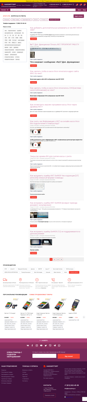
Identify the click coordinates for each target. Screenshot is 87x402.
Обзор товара (15, 19)
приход (17, 59)
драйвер (16, 47)
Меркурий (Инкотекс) (22, 269)
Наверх (45, 340)
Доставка (25, 374)
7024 (6, 40)
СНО (6, 42)
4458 (17, 37)
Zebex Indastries (57, 272)
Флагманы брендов (6, 381)
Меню (79, 10)
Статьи (24, 372)
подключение (12, 30)
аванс (19, 42)
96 (21, 35)
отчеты (17, 57)
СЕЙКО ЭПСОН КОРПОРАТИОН (11, 272)
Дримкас (33, 269)
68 (18, 35)
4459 (21, 37)
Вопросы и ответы (27, 370)
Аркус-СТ (47, 269)
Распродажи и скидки (7, 374)
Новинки (3, 370)
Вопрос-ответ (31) (54, 19)
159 (9, 37)
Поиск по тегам (7, 27)
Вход (84, 10)
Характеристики (26, 19)
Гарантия (24, 376)
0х (5, 35)
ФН (9, 42)
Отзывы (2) (44, 19)
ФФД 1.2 (14, 42)
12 (10, 35)
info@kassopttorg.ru (53, 6)
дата (11, 47)
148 (6, 37)
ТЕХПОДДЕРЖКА (66, 6)
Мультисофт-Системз (57, 269)
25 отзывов (15, 299)
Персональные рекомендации (15, 294)
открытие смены (9, 57)
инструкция (18, 33)
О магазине (25, 378)
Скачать (36, 19)
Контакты (25, 381)
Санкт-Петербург (26, 5)
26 (13, 35)
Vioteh (65, 272)
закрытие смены (20, 49)
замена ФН (8, 52)
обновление (13, 54)
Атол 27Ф (6, 16)
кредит (6, 54)
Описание (6, 19)
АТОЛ (5, 269)
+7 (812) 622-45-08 (54, 4)
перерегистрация (9, 59)
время (6, 47)
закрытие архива (9, 49)
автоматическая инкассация (12, 45)
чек (6, 30)
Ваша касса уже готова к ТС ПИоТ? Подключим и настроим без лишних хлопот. (37, 1)
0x (23, 33)
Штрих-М (12, 269)
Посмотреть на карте (49, 395)
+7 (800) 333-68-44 (67, 4)
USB (10, 40)
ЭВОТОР (40, 269)
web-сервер (21, 40)
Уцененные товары (6, 378)
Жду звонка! (69, 356)
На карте (39, 6)
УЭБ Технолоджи (69, 269)
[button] (84, 317)
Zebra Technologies (38, 272)
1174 (13, 37)
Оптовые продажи (6, 383)
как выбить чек (9, 33)
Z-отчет (14, 40)
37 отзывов (31, 299)
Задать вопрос (79, 16)
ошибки (19, 30)
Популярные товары (6, 372)
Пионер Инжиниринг (26, 272)
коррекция (20, 52)
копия (13, 52)
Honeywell (48, 272)
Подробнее (33, 38)
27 (15, 35)
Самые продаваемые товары (40, 294)
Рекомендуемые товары (7, 376)
